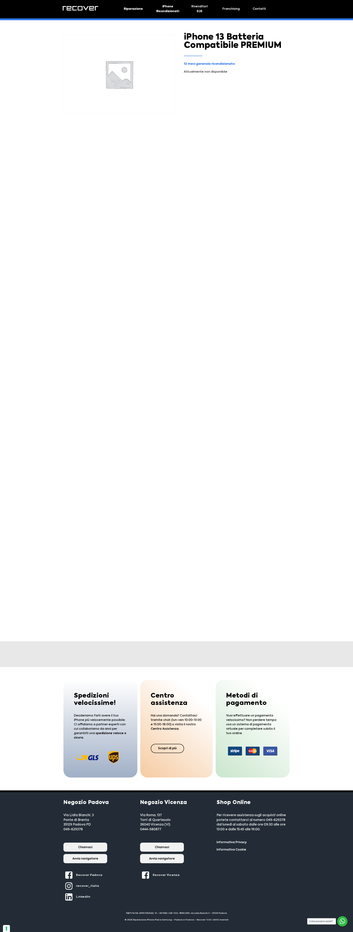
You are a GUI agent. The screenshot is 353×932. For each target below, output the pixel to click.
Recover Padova (89, 875)
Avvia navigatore (85, 858)
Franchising (231, 9)
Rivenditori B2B (199, 9)
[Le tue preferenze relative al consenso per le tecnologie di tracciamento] (6, 928)
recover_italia (87, 886)
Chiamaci (85, 847)
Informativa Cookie (231, 849)
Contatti (259, 9)
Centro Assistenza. (165, 729)
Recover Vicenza (166, 875)
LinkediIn (83, 896)
